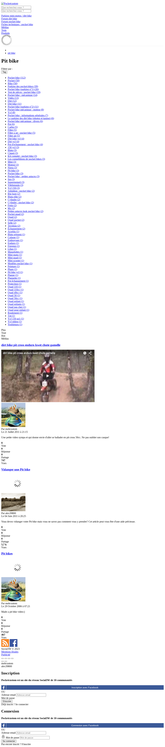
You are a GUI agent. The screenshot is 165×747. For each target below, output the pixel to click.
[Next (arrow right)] (6, 661)
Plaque (13, 275)
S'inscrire (26, 744)
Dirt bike (14, 103)
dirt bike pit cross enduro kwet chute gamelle (30, 345)
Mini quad (15, 257)
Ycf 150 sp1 (16, 318)
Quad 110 (14, 286)
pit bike (11, 53)
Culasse (13, 237)
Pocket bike (17, 77)
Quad (12, 217)
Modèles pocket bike (20, 263)
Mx (11, 208)
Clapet (13, 153)
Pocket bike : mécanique (22, 95)
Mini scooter (16, 260)
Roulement (15, 312)
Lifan (12, 249)
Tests (3, 30)
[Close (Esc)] (2, 658)
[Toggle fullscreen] (9, 658)
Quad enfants (16, 304)
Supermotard (16, 182)
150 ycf (13, 147)
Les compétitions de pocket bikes (26, 159)
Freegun (14, 246)
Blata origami (16, 234)
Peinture (14, 266)
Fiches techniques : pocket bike (17, 24)
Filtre (12, 130)
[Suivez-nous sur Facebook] (13, 646)
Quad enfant (16, 301)
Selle (12, 222)
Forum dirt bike (9, 18)
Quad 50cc (15, 298)
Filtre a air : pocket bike (21, 132)
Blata (12, 150)
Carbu (13, 127)
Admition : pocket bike (21, 191)
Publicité (5, 654)
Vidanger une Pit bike (15, 469)
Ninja (12, 167)
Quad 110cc (16, 289)
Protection (15, 283)
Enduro (13, 243)
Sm (11, 179)
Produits (5, 33)
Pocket (13, 80)
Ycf (11, 112)
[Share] (6, 658)
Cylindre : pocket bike (21, 202)
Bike (12, 83)
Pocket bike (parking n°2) (23, 106)
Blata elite (14, 196)
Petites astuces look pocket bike (25, 211)
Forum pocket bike (10, 21)
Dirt (12, 101)
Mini (12, 161)
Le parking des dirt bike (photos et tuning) (31, 118)
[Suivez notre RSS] (5, 646)
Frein (12, 205)
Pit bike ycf (15, 272)
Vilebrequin (15, 185)
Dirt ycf (13, 141)
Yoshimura (15, 324)
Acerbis (13, 231)
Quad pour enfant (18, 310)
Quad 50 (14, 295)
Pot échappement (18, 281)
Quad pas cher (17, 307)
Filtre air (14, 135)
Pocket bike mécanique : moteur (26, 109)
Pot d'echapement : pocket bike (25, 144)
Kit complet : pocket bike (22, 156)
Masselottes (15, 252)
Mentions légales (9, 651)
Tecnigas (14, 225)
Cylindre (14, 199)
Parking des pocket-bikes (23, 86)
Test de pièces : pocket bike (24, 92)
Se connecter (21, 704)
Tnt (11, 315)
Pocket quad (16, 214)
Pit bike (13, 170)
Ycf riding (15, 321)
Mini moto (15, 254)
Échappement (16, 228)
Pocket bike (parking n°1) (23, 89)
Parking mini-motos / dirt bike (16, 15)
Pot (11, 124)
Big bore (14, 193)
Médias (5, 27)
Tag (4, 72)
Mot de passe (8, 698)
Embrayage (15, 240)
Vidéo (13, 98)
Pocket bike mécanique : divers (25, 121)
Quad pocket (16, 220)
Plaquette (14, 278)
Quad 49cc (15, 292)
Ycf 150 (14, 188)
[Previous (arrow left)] (2, 661)
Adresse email (8, 694)
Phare (12, 269)
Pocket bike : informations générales (28, 115)
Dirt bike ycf (16, 138)
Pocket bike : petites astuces (23, 176)
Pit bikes (7, 553)
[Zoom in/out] (12, 658)
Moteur (13, 164)
